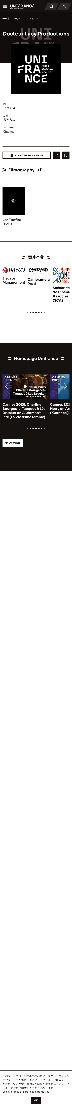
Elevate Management (14, 280)
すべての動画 (12, 443)
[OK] (36, 1100)
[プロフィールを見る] (64, 6)
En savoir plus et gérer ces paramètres (26, 1091)
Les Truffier (12, 220)
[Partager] (56, 155)
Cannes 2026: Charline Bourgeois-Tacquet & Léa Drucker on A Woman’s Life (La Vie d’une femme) (24, 410)
